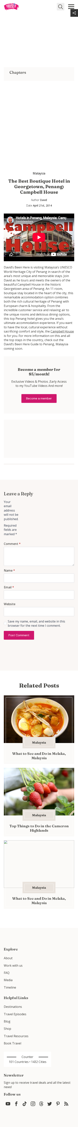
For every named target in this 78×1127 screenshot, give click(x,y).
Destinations (13, 1007)
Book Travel (12, 1043)
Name (9, 570)
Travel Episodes (15, 1014)
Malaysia (39, 173)
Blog (7, 1021)
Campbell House (62, 331)
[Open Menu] (71, 7)
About (8, 958)
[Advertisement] (39, 120)
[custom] (8, 1104)
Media (8, 980)
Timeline (10, 987)
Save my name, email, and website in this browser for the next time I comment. (36, 623)
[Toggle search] (60, 6)
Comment (12, 543)
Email (9, 587)
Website (9, 604)
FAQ (6, 973)
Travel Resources (16, 1036)
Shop (7, 1029)
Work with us (13, 965)
